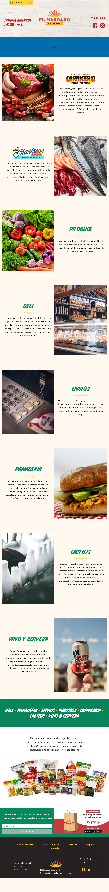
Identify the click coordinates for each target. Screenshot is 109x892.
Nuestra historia (24, 844)
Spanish (17, 2)
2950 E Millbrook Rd (13, 24)
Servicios (72, 844)
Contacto (54, 848)
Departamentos (50, 844)
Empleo (89, 844)
